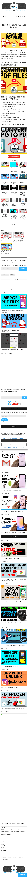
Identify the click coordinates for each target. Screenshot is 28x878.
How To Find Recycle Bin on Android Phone (11, 490)
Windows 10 (14, 22)
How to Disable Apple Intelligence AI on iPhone (12, 666)
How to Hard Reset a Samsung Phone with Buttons (12, 823)
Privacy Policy (4, 827)
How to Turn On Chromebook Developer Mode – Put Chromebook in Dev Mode (13, 580)
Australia (4, 839)
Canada (4, 842)
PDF (7, 274)
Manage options (14, 444)
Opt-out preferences (8, 447)
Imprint (22, 447)
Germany (4, 850)
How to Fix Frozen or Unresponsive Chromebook (12, 708)
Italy (3, 847)
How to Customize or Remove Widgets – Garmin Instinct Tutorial (12, 623)
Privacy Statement (16, 447)
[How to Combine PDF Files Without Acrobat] (18, 235)
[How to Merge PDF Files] (6, 235)
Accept (14, 440)
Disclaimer (20, 857)
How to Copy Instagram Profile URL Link (10, 687)
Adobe (3, 274)
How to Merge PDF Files (6, 238)
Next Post (20, 285)
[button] (26, 430)
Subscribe (22, 268)
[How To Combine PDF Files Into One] (6, 246)
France (4, 848)
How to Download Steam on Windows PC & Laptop (13, 645)
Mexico (4, 845)
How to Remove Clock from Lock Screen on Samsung (13, 532)
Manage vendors (6, 438)
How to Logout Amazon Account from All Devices (12, 601)
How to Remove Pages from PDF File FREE (12, 349)
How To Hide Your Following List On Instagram (12, 511)
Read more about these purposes (16, 438)
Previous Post (7, 285)
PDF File (12, 274)
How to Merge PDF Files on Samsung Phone (12, 310)
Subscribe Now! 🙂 (15, 156)
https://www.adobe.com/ (9, 106)
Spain (4, 844)
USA (3, 852)
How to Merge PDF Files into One (10, 330)
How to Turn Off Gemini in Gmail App (9, 469)
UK (3, 841)
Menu (4, 16)
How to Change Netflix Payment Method (10, 558)
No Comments (18, 30)
